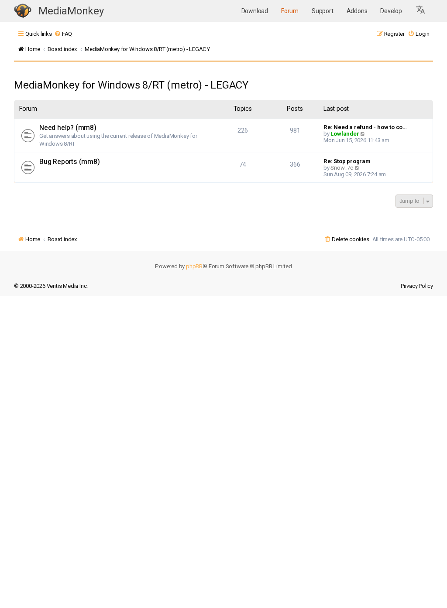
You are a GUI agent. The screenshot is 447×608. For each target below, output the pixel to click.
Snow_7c (341, 167)
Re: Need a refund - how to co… (365, 127)
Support (323, 10)
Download (254, 10)
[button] (421, 11)
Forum (290, 10)
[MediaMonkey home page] (22, 11)
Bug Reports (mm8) (69, 162)
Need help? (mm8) (67, 128)
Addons (357, 10)
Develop (391, 10)
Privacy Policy (417, 286)
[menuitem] (63, 33)
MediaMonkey (71, 11)
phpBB (194, 266)
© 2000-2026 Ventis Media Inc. (51, 286)
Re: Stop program (347, 161)
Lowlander (344, 133)
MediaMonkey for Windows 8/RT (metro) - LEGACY (131, 85)
